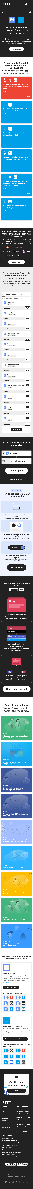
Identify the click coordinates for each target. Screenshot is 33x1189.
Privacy (17, 1176)
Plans (3, 1125)
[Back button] (2, 12)
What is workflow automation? (9, 1145)
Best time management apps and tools (12, 1142)
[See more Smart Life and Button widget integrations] (8, 997)
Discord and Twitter (21, 1131)
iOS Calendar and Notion (22, 1111)
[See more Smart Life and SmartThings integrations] (21, 1009)
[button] (30, 4)
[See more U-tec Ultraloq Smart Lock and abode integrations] (21, 1062)
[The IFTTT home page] (6, 3)
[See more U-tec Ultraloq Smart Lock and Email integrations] (8, 1062)
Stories (3, 1111)
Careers (15, 1174)
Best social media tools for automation (12, 1159)
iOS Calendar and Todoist (23, 1126)
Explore (4, 1106)
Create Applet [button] (16, 470)
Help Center (5, 1118)
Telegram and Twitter (21, 1129)
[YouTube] (16, 1182)
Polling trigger (12, 314)
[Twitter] (20, 1182)
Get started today (16, 49)
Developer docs (6, 1127)
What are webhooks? (7, 1149)
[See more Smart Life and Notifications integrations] (8, 1009)
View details (7, 308)
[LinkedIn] (9, 1182)
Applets (4, 1113)
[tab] (3, 294)
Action (10, 304)
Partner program (24, 1174)
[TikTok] (23, 1182)
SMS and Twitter (20, 1122)
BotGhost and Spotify (22, 1119)
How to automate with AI (8, 1138)
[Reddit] (27, 1182)
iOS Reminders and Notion (23, 1124)
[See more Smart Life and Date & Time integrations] (8, 1003)
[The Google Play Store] (22, 1164)
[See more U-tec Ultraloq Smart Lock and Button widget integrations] (21, 1050)
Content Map (5, 1120)
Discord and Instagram (22, 1109)
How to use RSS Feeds (7, 1147)
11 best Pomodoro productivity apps (11, 1152)
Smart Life (12, 27)
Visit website (6, 982)
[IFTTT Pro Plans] (27, 385)
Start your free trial (16, 689)
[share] (30, 12)
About (23, 1176)
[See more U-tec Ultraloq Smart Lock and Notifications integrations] (21, 1056)
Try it (27, 308)
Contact (10, 1176)
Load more (16, 429)
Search (3, 1123)
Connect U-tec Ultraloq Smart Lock (15, 1038)
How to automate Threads (8, 1154)
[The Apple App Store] (10, 1164)
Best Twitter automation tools (9, 1140)
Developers (7, 1174)
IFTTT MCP (4, 1116)
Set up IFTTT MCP (16, 262)
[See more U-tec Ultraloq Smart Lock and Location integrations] (8, 1056)
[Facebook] (6, 1182)
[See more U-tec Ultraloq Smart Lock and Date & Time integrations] (8, 1050)
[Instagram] (13, 1182)
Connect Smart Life (10, 987)
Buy (4, 1034)
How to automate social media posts (11, 1156)
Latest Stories (7, 1136)
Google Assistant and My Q (23, 1117)
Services (4, 1109)
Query (10, 387)
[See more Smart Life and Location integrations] (21, 997)
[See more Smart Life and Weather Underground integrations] (21, 1003)
